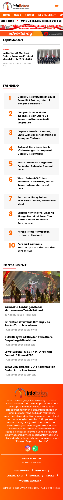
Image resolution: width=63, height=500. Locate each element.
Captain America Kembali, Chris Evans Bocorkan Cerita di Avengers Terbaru (37, 135)
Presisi (29, 15)
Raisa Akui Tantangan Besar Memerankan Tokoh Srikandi (24, 308)
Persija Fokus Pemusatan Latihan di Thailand (34, 233)
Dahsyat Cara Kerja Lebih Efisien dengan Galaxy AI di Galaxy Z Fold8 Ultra (35, 150)
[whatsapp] (35, 450)
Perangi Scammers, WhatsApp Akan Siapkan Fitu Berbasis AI (36, 247)
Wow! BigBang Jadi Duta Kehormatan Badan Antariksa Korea (30, 368)
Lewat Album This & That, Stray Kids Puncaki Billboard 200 (28, 353)
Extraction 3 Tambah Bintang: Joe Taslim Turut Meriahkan (27, 323)
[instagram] (28, 450)
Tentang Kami (14, 475)
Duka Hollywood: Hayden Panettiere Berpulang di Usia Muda (29, 338)
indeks (50, 475)
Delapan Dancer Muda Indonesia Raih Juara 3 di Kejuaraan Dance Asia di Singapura (33, 117)
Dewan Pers (21, 470)
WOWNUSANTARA (31, 462)
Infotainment (47, 15)
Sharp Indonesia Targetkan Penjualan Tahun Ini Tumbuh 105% (35, 166)
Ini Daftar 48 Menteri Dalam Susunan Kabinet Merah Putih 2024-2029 (18, 56)
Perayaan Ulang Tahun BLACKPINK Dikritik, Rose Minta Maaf (37, 201)
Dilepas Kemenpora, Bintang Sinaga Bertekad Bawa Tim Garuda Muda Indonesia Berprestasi (36, 218)
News (17, 15)
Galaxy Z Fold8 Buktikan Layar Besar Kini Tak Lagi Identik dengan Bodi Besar (36, 100)
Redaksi (40, 470)
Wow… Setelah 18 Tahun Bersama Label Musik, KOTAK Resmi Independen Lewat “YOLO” (36, 183)
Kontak (34, 475)
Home (6, 15)
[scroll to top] (58, 480)
